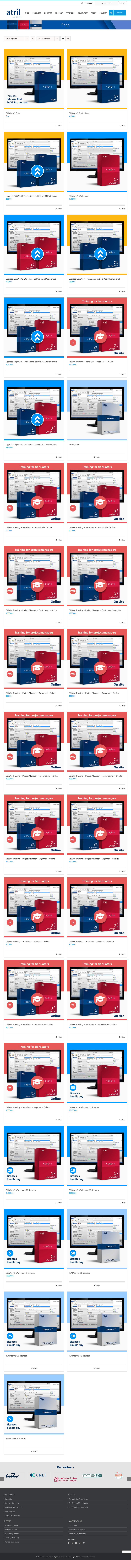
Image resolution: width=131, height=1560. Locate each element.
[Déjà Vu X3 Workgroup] (97, 162)
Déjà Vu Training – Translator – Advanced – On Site (91, 941)
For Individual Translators (78, 1499)
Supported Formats (12, 1515)
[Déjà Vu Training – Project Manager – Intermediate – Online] (34, 742)
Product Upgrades (12, 1503)
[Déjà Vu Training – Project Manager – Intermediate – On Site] (97, 742)
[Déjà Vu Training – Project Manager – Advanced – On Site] (97, 659)
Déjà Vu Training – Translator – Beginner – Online (28, 1107)
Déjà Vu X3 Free (13, 113)
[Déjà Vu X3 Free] (34, 79)
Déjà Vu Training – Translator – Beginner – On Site (91, 361)
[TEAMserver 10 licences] (97, 1322)
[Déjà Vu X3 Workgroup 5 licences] (34, 1239)
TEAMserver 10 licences (79, 1355)
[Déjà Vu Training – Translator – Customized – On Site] (97, 493)
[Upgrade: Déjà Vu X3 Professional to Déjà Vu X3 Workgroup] (34, 327)
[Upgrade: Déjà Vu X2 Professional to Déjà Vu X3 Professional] (34, 162)
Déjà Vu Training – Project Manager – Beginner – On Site (94, 858)
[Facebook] (69, 1543)
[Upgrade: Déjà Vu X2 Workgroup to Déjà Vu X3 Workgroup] (34, 245)
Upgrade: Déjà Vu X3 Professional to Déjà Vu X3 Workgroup (31, 361)
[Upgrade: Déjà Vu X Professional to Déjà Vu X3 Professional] (97, 245)
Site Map (68, 1557)
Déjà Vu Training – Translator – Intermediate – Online (29, 1024)
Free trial (8, 1499)
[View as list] (68, 38)
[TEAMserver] (97, 410)
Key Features (10, 1511)
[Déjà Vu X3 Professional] (97, 79)
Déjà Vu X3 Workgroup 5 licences (20, 1272)
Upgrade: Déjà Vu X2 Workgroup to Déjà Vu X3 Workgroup (31, 278)
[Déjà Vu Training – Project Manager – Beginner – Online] (34, 825)
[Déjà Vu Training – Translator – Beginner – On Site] (97, 327)
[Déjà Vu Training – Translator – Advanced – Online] (34, 907)
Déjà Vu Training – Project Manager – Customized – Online (31, 610)
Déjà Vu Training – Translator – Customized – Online (29, 527)
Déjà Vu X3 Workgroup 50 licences (84, 1107)
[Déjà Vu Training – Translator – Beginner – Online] (34, 1073)
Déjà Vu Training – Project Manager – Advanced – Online (31, 693)
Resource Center (11, 1525)
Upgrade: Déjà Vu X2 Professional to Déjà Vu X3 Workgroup (31, 444)
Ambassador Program (77, 1529)
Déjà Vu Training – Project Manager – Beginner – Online (30, 858)
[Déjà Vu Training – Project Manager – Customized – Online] (34, 576)
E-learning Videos (12, 1533)
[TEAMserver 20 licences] (34, 1322)
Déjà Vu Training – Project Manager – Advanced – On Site (94, 693)
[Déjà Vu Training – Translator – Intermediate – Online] (34, 990)
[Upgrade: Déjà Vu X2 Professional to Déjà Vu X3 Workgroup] (34, 410)
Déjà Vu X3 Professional (79, 113)
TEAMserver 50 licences (79, 1272)
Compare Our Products (13, 1507)
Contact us (73, 1525)
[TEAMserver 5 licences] (34, 1404)
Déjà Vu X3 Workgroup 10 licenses (84, 1190)
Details (60, 126)
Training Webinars (12, 1537)
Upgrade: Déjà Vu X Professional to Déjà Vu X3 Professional (94, 278)
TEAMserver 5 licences (16, 1438)
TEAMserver (74, 444)
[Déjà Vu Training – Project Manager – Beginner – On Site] (97, 825)
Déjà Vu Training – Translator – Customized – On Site (92, 527)
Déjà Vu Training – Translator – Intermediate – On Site (93, 1024)
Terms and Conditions (88, 1557)
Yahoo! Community (12, 1541)
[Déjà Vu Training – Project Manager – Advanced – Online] (34, 659)
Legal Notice (76, 1557)
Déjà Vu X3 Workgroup (78, 196)
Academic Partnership (77, 1533)
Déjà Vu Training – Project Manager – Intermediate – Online (32, 775)
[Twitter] (72, 1543)
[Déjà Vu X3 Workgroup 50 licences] (97, 1073)
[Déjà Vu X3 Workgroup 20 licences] (34, 1156)
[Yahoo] (84, 1543)
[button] (2, 1479)
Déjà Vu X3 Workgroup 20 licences (21, 1190)
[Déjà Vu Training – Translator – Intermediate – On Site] (97, 990)
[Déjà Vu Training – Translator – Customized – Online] (34, 493)
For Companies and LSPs (78, 1507)
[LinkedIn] (80, 1543)
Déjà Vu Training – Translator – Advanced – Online (28, 941)
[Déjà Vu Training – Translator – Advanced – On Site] (97, 907)
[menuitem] (118, 13)
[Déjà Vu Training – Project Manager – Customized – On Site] (97, 576)
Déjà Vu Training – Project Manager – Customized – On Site (95, 610)
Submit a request (11, 1529)
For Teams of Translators (78, 1503)
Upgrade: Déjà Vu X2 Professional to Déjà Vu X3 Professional (32, 196)
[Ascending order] (32, 38)
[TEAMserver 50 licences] (97, 1239)
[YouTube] (76, 1543)
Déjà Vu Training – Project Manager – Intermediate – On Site (95, 775)
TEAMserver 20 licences (16, 1355)
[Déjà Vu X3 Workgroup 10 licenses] (97, 1156)
